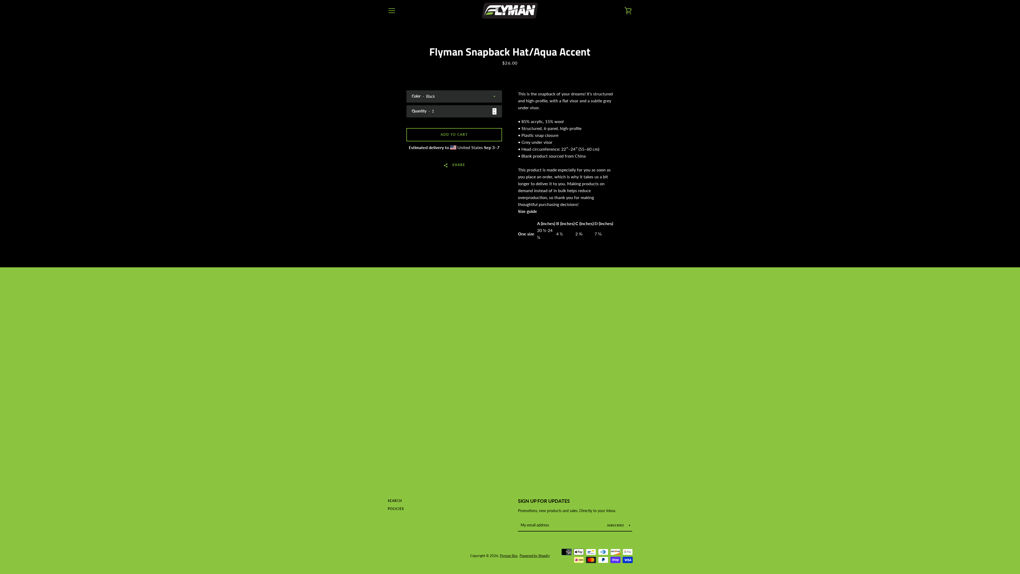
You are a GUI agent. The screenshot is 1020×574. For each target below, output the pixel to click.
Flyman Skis (509, 556)
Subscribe (616, 525)
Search (395, 501)
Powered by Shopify (535, 556)
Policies (396, 509)
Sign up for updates (544, 501)
